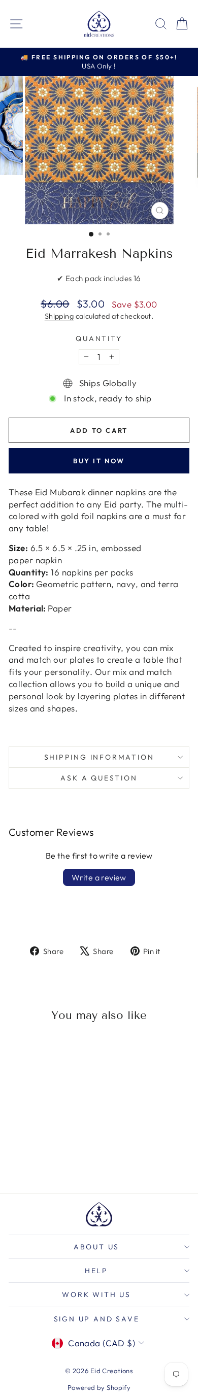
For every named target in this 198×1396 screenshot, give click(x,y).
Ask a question (98, 777)
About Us (96, 1246)
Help (96, 1270)
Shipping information (99, 757)
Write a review (99, 877)
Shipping (59, 316)
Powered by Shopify (99, 1387)
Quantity (99, 338)
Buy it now (99, 461)
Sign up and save (97, 1318)
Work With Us (96, 1294)
